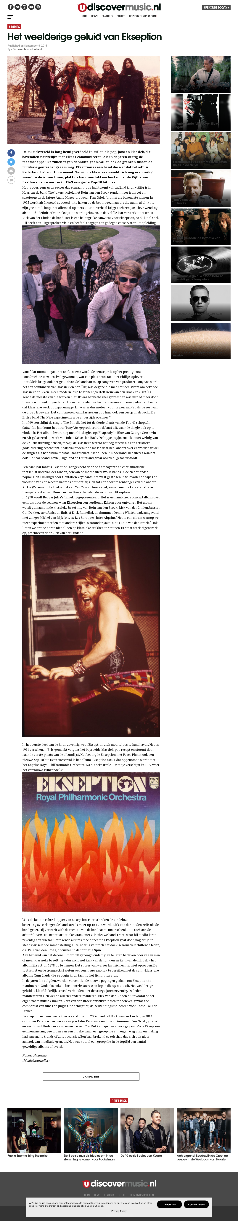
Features (107, 16)
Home (84, 16)
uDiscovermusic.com (143, 16)
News (94, 16)
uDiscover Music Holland (26, 49)
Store (121, 16)
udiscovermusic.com (142, 1195)
